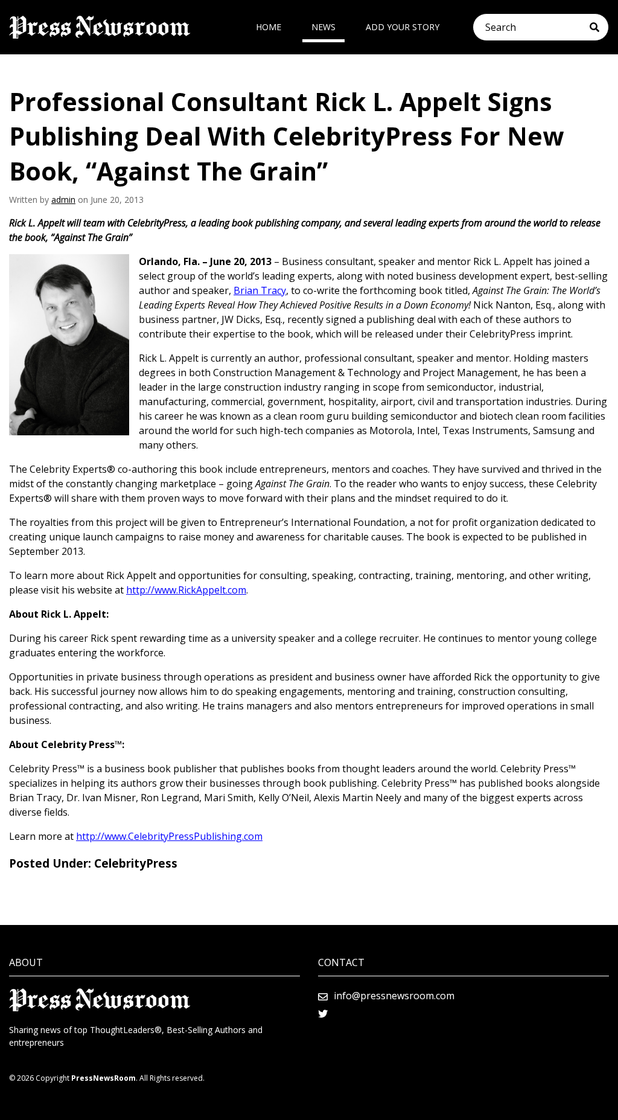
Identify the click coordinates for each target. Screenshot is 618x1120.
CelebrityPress (135, 863)
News (323, 27)
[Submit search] (599, 27)
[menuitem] (268, 27)
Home (268, 27)
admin (63, 199)
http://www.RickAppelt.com (186, 590)
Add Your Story (402, 27)
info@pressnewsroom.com (394, 995)
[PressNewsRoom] (99, 27)
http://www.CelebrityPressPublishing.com (169, 836)
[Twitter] (323, 1014)
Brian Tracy (260, 290)
